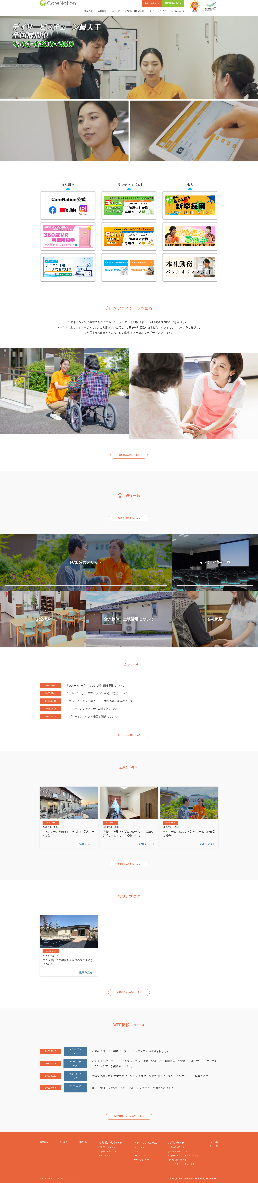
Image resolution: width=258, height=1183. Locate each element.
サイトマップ (46, 1178)
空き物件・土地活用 (107, 1151)
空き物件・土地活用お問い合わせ (183, 1155)
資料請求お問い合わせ (178, 1151)
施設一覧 (116, 11)
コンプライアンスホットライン (182, 1163)
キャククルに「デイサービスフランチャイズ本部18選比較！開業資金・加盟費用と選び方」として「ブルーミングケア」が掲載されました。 (155, 1063)
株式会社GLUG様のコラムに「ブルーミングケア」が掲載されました (133, 1087)
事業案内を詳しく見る (129, 455)
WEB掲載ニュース (142, 1159)
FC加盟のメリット (106, 1147)
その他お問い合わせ (177, 1159)
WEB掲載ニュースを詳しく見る (129, 1116)
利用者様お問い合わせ (178, 1147)
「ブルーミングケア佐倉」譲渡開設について (93, 708)
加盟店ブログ (140, 1155)
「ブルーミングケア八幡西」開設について (91, 716)
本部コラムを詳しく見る (129, 863)
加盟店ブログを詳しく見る (129, 992)
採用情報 (214, 1142)
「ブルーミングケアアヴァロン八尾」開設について (97, 693)
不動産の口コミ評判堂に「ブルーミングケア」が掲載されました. (131, 1051)
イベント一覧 (104, 1155)
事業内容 (88, 11)
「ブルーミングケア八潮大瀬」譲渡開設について (95, 685)
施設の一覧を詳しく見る (129, 517)
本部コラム (139, 1151)
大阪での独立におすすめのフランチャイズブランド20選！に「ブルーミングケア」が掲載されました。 (154, 1076)
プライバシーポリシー (67, 1178)
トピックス (139, 1147)
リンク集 (214, 1146)
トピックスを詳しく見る (129, 735)
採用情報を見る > (173, 3)
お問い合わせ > (152, 3)
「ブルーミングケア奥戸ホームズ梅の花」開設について (99, 701)
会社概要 (102, 11)
